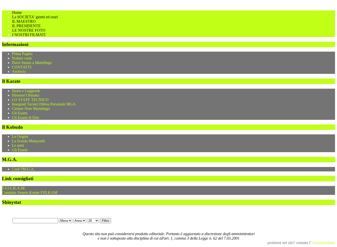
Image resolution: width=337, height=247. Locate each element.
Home (17, 12)
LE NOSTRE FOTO (28, 30)
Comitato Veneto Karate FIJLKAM (29, 192)
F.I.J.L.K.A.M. (13, 188)
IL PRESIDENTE (26, 26)
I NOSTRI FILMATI (28, 35)
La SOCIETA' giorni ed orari (35, 17)
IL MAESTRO (24, 21)
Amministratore (323, 243)
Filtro (105, 221)
